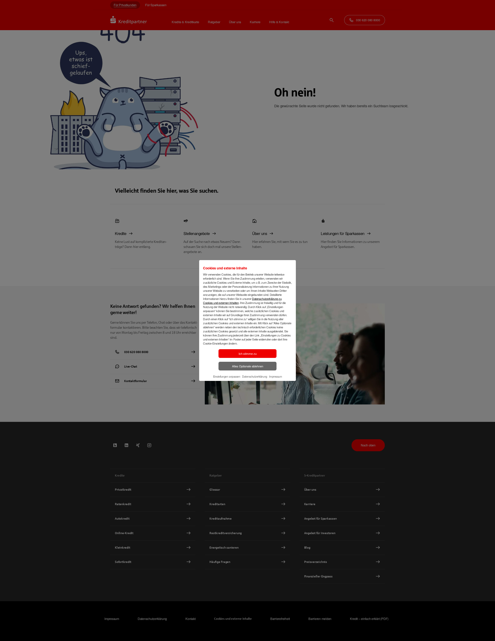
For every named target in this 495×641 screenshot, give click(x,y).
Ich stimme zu (248, 354)
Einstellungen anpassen (226, 376)
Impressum (275, 376)
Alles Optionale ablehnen (247, 366)
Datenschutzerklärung (254, 376)
